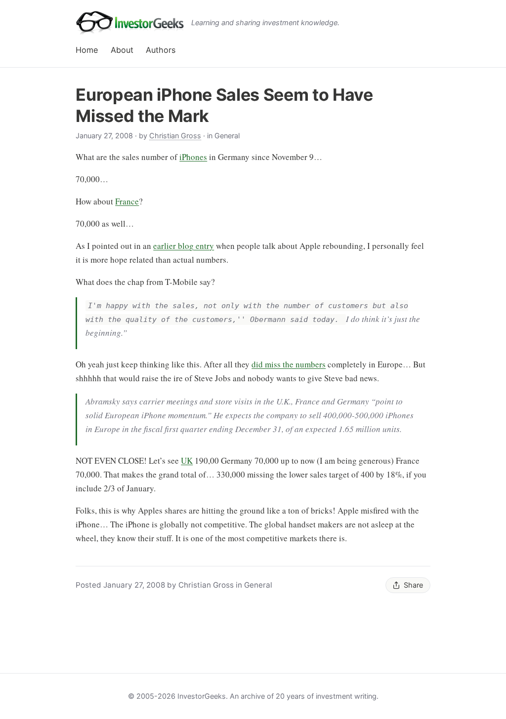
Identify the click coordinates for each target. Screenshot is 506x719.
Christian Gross (175, 135)
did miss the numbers (289, 364)
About (122, 50)
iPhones (193, 156)
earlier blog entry (183, 245)
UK (187, 460)
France (127, 201)
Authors (160, 50)
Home (87, 50)
